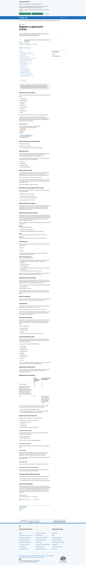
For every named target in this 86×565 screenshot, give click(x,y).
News (53, 535)
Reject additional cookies (37, 13)
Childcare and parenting (24, 539)
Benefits (20, 533)
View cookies (46, 13)
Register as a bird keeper (56, 56)
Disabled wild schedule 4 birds (25, 70)
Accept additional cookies (25, 13)
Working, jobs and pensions (41, 548)
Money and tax (39, 542)
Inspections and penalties (24, 76)
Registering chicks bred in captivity (26, 60)
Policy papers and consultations (58, 542)
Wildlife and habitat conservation (50, 20)
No (37, 520)
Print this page (23, 80)
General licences (23, 62)
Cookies (27, 555)
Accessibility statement (35, 555)
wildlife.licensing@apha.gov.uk (26, 135)
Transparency (55, 544)
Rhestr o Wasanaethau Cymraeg (25, 557)
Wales (21, 249)
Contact (42, 555)
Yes (31, 520)
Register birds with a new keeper (25, 63)
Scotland (22, 251)
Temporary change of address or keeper (27, 75)
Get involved (54, 548)
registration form (28, 193)
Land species (21, 508)
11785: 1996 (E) (28, 209)
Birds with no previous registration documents (28, 58)
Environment (24, 20)
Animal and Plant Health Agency (30, 39)
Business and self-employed (24, 537)
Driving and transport (23, 548)
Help (20, 555)
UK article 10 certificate (28, 300)
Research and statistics (57, 539)
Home (20, 20)
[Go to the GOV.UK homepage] (23, 18)
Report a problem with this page (59, 520)
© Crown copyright (63, 561)
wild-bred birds (42, 260)
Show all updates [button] (34, 496)
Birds (58, 20)
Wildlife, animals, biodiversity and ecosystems (36, 20)
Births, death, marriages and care (26, 535)
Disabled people (22, 546)
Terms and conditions (49, 555)
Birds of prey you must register (25, 52)
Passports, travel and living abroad (43, 544)
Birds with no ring (23, 55)
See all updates (34, 44)
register (28, 371)
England (21, 247)
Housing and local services (41, 539)
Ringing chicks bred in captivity (25, 59)
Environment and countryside (41, 537)
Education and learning (40, 533)
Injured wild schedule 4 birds (25, 69)
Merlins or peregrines (24, 65)
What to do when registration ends (26, 73)
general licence (23, 363)
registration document (31, 309)
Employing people (39, 535)
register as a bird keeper (37, 86)
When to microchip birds (24, 56)
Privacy (23, 555)
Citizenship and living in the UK (25, 542)
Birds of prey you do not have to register (27, 53)
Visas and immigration (40, 546)
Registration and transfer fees (25, 72)
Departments (54, 533)
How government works (57, 546)
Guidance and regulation (57, 537)
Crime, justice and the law (24, 544)
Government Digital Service (38, 557)
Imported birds (22, 66)
